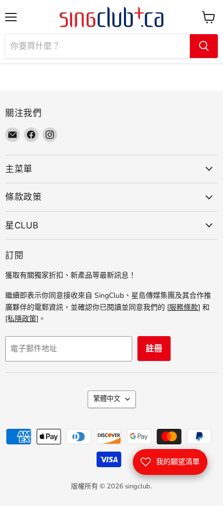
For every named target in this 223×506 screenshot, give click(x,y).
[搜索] (204, 46)
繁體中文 (106, 398)
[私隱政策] (21, 319)
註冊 (154, 348)
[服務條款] (183, 307)
